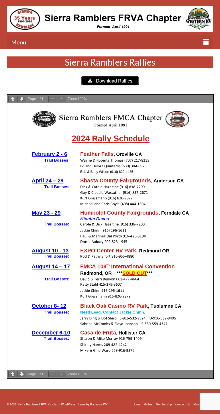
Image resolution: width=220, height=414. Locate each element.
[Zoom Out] (52, 99)
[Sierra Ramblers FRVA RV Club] (110, 19)
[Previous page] (12, 99)
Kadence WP (99, 404)
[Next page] (21, 99)
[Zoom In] (62, 99)
